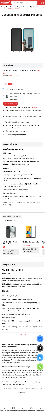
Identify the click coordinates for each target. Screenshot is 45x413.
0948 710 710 (13, 75)
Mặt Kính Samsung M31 (30, 242)
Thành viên (31, 410)
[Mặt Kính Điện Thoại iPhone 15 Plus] (10, 231)
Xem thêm (40, 410)
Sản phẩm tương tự (12, 216)
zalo (36, 107)
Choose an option (16, 89)
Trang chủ (4, 7)
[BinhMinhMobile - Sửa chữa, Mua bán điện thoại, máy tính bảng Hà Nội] (5, 2)
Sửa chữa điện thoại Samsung (33, 7)
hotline (32, 107)
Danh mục (13, 410)
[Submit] (35, 3)
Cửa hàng (22, 410)
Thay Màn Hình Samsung (12, 9)
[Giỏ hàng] (42, 2)
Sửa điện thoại (15, 7)
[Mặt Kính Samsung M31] (30, 231)
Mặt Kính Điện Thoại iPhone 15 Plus (10, 243)
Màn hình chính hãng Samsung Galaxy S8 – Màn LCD (25, 95)
